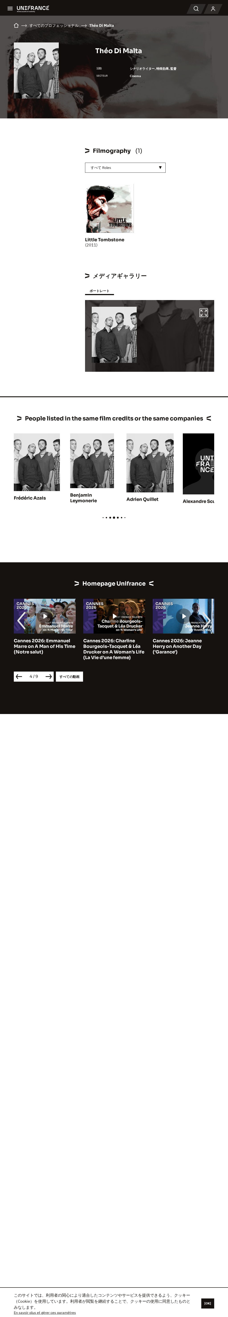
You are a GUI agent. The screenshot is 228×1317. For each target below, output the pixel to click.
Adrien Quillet (142, 499)
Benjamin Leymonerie (83, 498)
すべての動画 (69, 676)
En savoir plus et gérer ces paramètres (45, 1312)
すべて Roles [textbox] (101, 167)
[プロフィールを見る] (213, 9)
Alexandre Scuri (201, 501)
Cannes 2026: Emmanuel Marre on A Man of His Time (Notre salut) (44, 646)
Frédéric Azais (30, 498)
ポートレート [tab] (100, 291)
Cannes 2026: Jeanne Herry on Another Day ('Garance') (177, 646)
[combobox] (125, 168)
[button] (204, 313)
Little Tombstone (104, 240)
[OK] (207, 1303)
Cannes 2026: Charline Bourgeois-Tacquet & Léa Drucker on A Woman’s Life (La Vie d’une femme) (113, 649)
